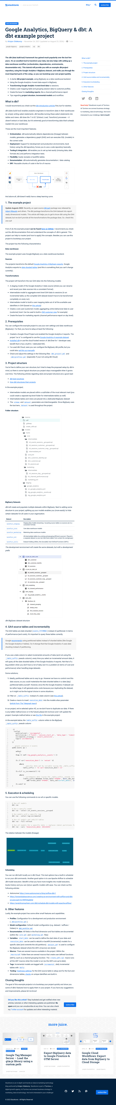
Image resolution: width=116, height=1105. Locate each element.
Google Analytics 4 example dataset (54, 337)
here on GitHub (47, 229)
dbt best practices (17, 379)
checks (28, 974)
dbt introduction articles (45, 106)
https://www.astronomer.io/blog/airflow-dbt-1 (38, 893)
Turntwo (48, 1086)
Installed (15, 340)
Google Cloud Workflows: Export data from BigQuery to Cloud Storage (96, 1057)
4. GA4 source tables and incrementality (96, 77)
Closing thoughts (88, 91)
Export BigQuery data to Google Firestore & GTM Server (57, 1056)
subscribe (105, 5)
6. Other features (88, 87)
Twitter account (17, 1009)
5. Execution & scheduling (91, 82)
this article (36, 305)
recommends (17, 641)
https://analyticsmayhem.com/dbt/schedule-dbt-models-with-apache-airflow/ (41, 903)
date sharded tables (29, 267)
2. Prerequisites (87, 68)
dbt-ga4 (47, 208)
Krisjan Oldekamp (15, 41)
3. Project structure (88, 73)
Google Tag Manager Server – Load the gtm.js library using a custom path (19, 1059)
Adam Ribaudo (11, 211)
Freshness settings (24, 971)
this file (39, 715)
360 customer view (49, 312)
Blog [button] (88, 5)
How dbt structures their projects (23, 382)
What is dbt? (86, 58)
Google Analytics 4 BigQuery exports (48, 264)
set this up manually (27, 350)
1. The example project (89, 63)
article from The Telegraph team (23, 703)
